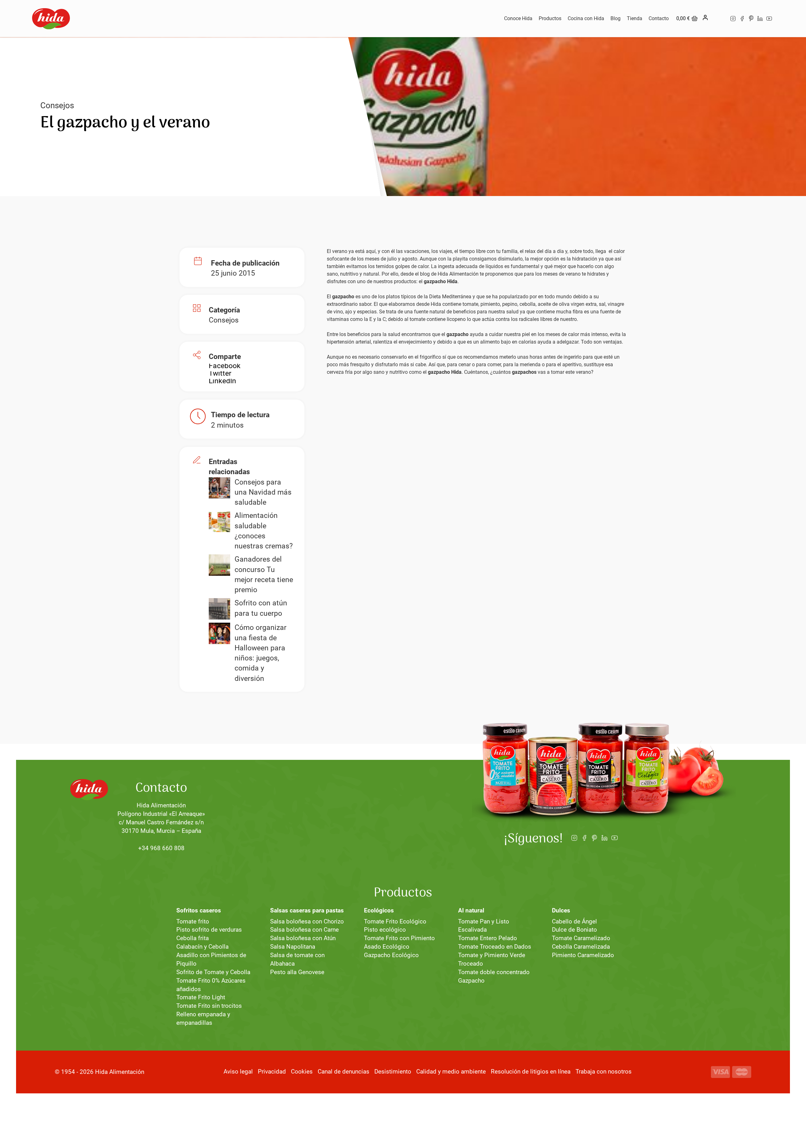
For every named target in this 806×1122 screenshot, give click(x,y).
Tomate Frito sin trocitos (209, 1005)
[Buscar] (718, 18)
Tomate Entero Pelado (487, 938)
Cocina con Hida (586, 18)
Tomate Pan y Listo (483, 921)
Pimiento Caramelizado (583, 955)
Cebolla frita (192, 938)
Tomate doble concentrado (494, 972)
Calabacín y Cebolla (202, 946)
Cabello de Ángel (574, 921)
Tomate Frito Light (200, 997)
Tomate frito (192, 921)
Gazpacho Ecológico (391, 955)
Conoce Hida (518, 18)
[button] (225, 366)
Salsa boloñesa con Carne (304, 929)
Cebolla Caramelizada (581, 946)
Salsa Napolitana (292, 946)
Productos (550, 18)
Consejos (57, 105)
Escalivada (472, 929)
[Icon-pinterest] (751, 18)
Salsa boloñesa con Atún (303, 938)
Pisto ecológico (385, 929)
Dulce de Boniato (574, 929)
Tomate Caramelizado (581, 938)
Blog (615, 18)
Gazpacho (471, 980)
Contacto (659, 18)
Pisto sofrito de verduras (209, 929)
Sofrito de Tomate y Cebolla (213, 972)
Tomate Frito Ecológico (395, 921)
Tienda (634, 18)
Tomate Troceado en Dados (494, 946)
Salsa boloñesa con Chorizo (307, 921)
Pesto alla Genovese (297, 972)
